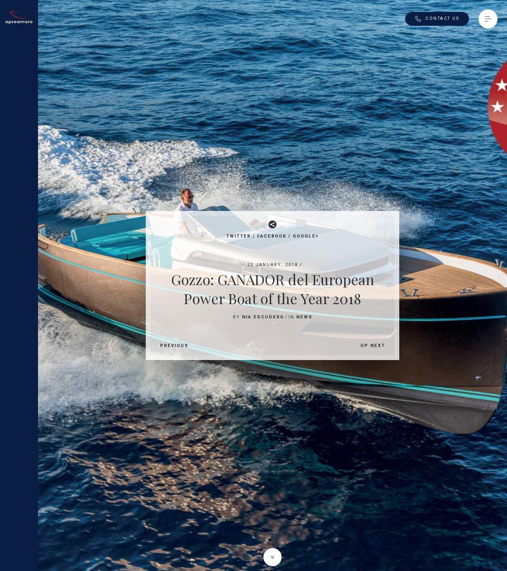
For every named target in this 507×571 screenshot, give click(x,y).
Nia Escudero (263, 317)
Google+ (306, 236)
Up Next (372, 345)
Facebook (271, 236)
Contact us (442, 18)
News (304, 317)
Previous (174, 345)
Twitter (238, 236)
